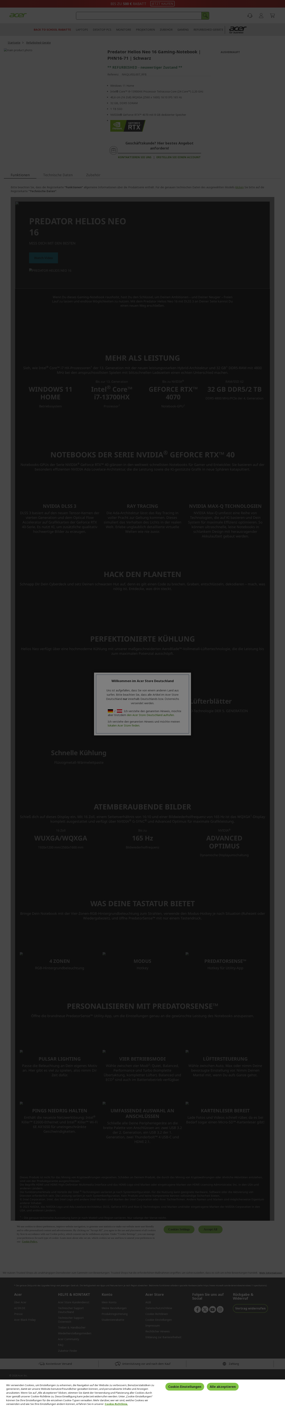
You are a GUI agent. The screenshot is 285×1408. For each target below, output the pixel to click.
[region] (142, 1393)
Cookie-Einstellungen (184, 1387)
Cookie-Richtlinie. (116, 1404)
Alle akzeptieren (223, 1387)
